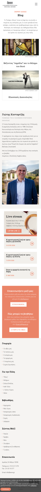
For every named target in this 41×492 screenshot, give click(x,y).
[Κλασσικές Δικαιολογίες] (20, 80)
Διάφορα (6, 421)
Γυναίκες (6, 450)
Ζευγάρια (6, 443)
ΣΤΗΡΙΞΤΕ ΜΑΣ (18, 330)
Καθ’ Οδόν (6, 387)
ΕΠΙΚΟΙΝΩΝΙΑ (18, 304)
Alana (5, 393)
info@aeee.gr (24, 299)
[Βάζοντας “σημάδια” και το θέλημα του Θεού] (20, 46)
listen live (13, 231)
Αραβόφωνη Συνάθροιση (11, 447)
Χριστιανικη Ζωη (31, 56)
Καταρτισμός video (9, 412)
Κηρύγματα (7, 405)
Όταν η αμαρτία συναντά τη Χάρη (18, 271)
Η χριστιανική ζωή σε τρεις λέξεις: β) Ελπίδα (18, 240)
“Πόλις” (5, 377)
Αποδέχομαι (5, 489)
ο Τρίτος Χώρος (8, 390)
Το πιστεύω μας (8, 352)
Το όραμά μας (8, 358)
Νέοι (4, 440)
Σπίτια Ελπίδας (8, 383)
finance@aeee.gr (22, 324)
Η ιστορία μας (8, 355)
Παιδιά (5, 434)
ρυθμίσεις (34, 485)
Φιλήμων (6, 380)
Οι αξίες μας (7, 349)
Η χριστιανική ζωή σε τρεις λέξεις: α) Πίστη (18, 256)
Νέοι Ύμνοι (7, 409)
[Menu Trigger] (36, 4)
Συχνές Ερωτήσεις (9, 365)
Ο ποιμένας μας (8, 361)
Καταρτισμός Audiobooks (11, 415)
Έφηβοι (5, 437)
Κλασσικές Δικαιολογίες (20, 97)
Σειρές (5, 418)
